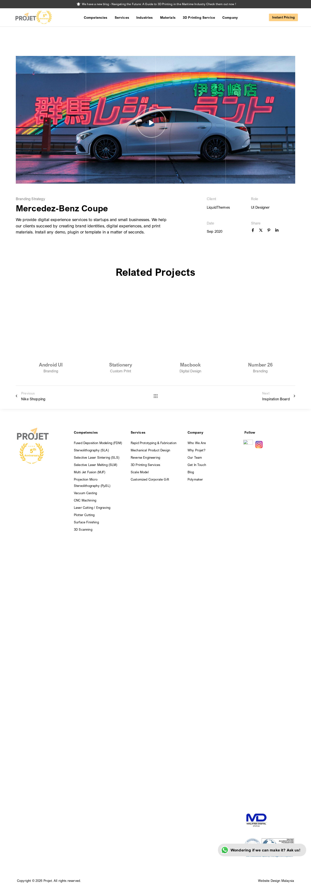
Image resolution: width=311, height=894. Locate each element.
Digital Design (190, 371)
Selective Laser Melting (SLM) (95, 465)
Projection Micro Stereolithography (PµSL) (92, 482)
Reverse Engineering (145, 457)
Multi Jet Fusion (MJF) (89, 472)
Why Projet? (196, 450)
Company (230, 17)
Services (122, 17)
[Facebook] (253, 230)
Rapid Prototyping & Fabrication (153, 443)
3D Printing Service (199, 17)
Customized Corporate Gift (150, 479)
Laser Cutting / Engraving (92, 508)
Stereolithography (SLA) (91, 450)
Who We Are (197, 443)
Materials (167, 17)
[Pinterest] (269, 230)
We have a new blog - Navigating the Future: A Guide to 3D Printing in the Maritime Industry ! (159, 4)
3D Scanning (83, 529)
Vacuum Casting (85, 493)
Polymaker (195, 479)
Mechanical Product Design (150, 450)
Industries (144, 17)
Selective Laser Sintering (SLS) (96, 457)
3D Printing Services (145, 465)
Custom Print (120, 371)
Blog (191, 472)
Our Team (195, 457)
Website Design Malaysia (276, 881)
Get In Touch (197, 465)
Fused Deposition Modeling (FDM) (98, 443)
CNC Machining (85, 500)
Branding (50, 371)
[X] (261, 230)
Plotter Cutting (84, 515)
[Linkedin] (277, 230)
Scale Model (140, 472)
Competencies (95, 17)
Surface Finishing (86, 522)
